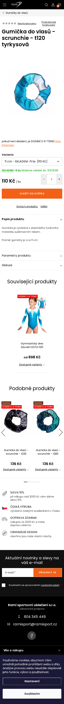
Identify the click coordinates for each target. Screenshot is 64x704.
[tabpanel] (32, 331)
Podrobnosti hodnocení (49, 23)
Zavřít (21, 203)
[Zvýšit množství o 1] (59, 179)
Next (61, 432)
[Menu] (4, 4)
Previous (3, 432)
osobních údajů (50, 585)
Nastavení (32, 681)
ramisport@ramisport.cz (35, 624)
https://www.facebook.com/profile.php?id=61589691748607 (31, 635)
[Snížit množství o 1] (44, 179)
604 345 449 (35, 616)
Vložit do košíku (32, 193)
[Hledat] (46, 4)
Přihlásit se (47, 572)
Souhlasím (32, 694)
